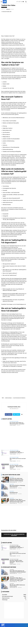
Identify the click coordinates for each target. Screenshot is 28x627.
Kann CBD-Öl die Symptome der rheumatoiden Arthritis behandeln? (18, 571)
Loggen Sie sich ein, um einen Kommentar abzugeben (14, 535)
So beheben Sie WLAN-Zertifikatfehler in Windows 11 (17, 452)
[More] (22, 414)
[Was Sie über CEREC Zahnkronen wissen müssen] (5, 586)
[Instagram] (19, 2)
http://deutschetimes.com (14, 408)
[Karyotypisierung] (5, 494)
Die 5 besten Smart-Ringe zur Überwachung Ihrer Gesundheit (17, 423)
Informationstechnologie (14, 421)
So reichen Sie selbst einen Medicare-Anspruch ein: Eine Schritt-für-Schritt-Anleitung (16, 479)
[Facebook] (17, 2)
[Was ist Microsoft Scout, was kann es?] (5, 460)
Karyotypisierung (13, 492)
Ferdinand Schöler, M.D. (6, 11)
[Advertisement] (11, 22)
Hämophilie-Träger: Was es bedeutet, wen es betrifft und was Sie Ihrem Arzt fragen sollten (17, 500)
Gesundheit (4, 7)
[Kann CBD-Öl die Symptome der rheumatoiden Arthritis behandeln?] (5, 572)
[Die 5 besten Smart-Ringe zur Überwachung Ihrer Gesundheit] (5, 424)
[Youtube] (23, 2)
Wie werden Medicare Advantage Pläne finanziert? (17, 486)
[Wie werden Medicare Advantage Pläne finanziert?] (5, 487)
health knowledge (8, 397)
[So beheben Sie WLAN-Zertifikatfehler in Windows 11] (5, 453)
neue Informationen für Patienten (19, 397)
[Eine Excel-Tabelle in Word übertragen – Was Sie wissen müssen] (5, 467)
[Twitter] (21, 2)
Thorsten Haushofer (13, 425)
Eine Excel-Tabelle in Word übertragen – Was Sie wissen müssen (16, 466)
